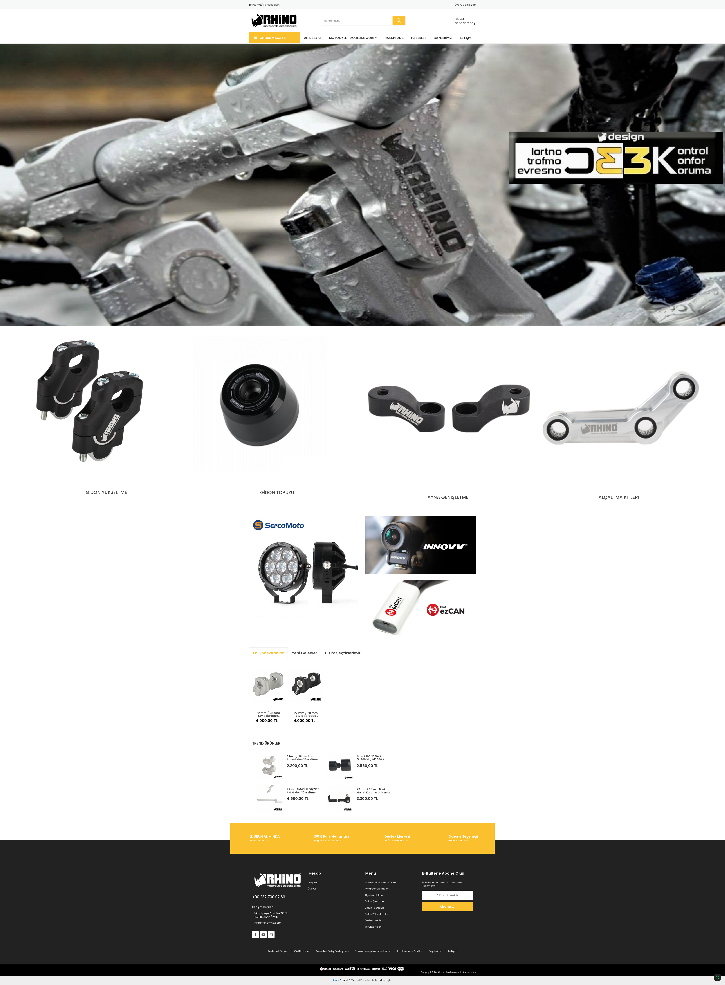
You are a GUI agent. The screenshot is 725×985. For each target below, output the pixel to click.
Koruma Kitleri (373, 927)
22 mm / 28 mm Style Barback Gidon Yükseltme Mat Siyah (306, 714)
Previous (9, 185)
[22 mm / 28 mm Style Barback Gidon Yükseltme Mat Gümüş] (268, 685)
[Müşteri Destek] (717, 977)
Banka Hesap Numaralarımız (373, 951)
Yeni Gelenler (304, 653)
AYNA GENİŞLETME (447, 497)
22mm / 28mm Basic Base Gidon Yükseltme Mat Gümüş (302, 758)
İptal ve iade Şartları (410, 951)
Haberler (418, 37)
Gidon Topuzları (374, 908)
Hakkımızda (394, 37)
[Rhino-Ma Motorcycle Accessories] (274, 20)
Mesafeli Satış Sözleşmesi (332, 951)
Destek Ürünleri (374, 920)
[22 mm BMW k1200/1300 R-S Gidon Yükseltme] (269, 798)
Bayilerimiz (443, 37)
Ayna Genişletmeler (377, 888)
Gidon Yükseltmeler (376, 914)
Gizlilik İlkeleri (302, 951)
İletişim (465, 37)
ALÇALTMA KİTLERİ (619, 497)
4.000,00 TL (267, 720)
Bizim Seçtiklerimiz (343, 653)
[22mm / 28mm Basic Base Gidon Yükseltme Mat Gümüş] (269, 765)
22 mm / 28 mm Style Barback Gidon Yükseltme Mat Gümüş (268, 714)
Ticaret (340, 980)
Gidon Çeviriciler (375, 901)
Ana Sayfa (313, 37)
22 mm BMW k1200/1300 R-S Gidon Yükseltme (303, 791)
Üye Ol (312, 888)
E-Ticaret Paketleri (360, 980)
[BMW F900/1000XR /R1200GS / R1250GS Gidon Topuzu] (339, 765)
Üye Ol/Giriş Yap (465, 5)
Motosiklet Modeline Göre (352, 37)
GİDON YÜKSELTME (106, 492)
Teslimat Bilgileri (278, 951)
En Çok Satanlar (268, 653)
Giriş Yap (314, 882)
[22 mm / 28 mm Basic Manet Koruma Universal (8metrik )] (339, 798)
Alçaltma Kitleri (374, 895)
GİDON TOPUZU (277, 492)
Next (715, 185)
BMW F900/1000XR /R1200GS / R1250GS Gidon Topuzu (370, 758)
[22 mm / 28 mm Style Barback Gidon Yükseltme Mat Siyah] (305, 685)
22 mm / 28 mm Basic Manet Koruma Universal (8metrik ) (373, 791)
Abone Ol (447, 906)
